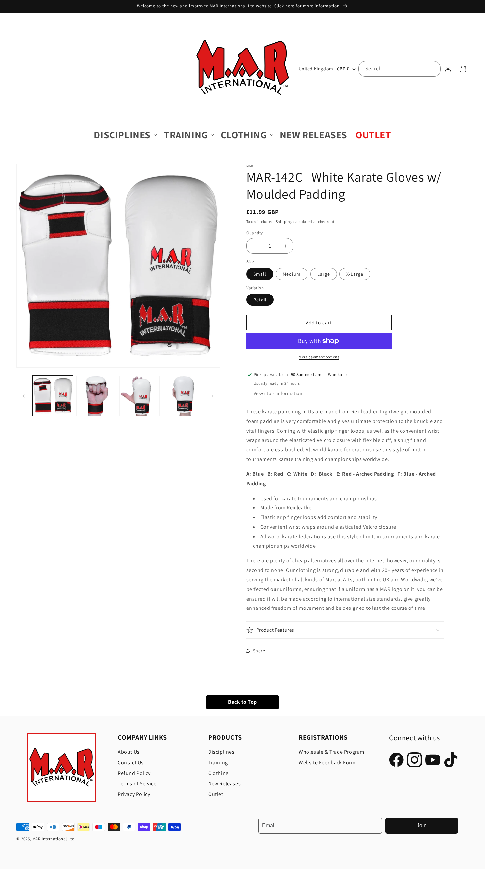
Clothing (218, 773)
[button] (125, 134)
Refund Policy (134, 773)
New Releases (224, 783)
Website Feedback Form (327, 762)
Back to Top (242, 702)
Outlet (215, 794)
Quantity (254, 233)
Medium (292, 274)
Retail (260, 300)
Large (323, 274)
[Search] (433, 68)
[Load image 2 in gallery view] (96, 396)
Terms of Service (137, 783)
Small (259, 274)
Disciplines (221, 751)
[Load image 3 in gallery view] (139, 396)
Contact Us (131, 762)
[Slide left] (23, 396)
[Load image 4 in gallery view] (183, 396)
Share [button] (259, 651)
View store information (278, 393)
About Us (129, 751)
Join (422, 825)
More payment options (319, 356)
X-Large (354, 274)
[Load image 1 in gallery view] (53, 396)
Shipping (284, 221)
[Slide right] (213, 396)
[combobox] (399, 68)
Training (218, 762)
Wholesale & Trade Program (331, 751)
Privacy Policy (134, 794)
